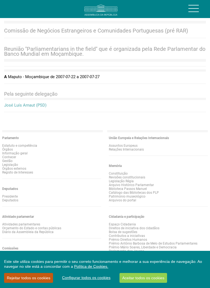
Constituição (118, 173)
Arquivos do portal (122, 200)
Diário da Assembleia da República (28, 232)
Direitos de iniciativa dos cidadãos (134, 228)
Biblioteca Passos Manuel (128, 189)
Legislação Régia (121, 181)
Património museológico (127, 196)
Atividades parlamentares (21, 224)
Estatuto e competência (19, 146)
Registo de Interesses (17, 172)
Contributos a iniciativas (127, 236)
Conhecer (9, 157)
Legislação (10, 165)
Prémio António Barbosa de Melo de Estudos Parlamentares (153, 243)
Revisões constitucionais (127, 177)
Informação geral (15, 153)
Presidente (10, 196)
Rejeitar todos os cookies (28, 278)
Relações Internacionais (126, 149)
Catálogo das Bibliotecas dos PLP (134, 193)
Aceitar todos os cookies (143, 278)
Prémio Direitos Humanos (128, 240)
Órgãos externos (14, 169)
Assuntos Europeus (123, 146)
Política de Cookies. (91, 266)
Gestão (7, 161)
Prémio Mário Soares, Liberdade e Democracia (143, 247)
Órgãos (7, 149)
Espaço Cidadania (122, 224)
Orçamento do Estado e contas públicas (31, 228)
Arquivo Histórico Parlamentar (131, 185)
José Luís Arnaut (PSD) (25, 105)
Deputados (10, 200)
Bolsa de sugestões (123, 232)
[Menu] (193, 8)
